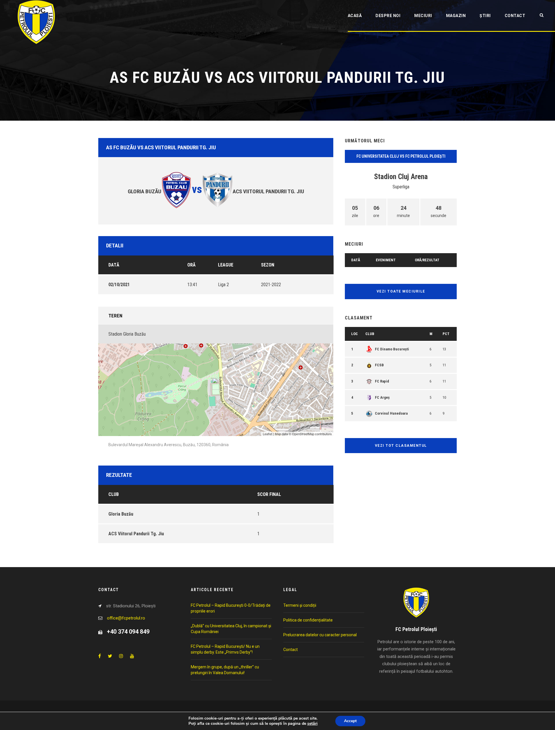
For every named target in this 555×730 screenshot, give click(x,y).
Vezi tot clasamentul (401, 446)
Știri (485, 15)
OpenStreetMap (303, 433)
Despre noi (387, 15)
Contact (515, 15)
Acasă (355, 15)
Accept (350, 721)
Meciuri (423, 15)
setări (312, 723)
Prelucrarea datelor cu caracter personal (320, 634)
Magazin (456, 15)
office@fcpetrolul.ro (126, 618)
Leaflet (267, 433)
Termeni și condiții (299, 605)
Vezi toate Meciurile (401, 291)
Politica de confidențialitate (308, 620)
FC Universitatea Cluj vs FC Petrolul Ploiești (400, 156)
